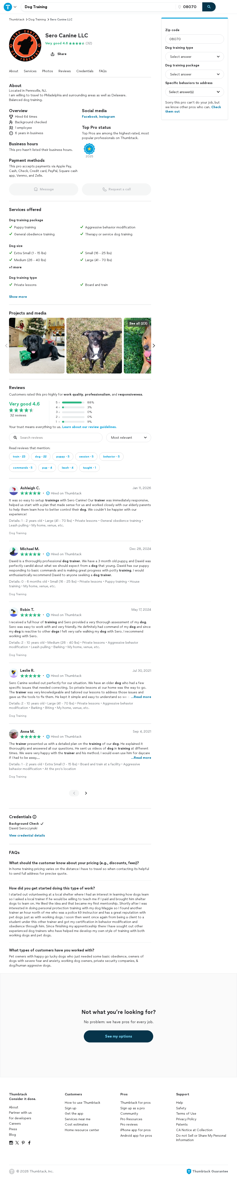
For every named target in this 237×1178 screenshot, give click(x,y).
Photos (47, 71)
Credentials (85, 71)
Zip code (172, 30)
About (13, 71)
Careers (15, 1124)
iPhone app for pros (135, 1130)
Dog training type (179, 48)
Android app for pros (136, 1136)
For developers (20, 1118)
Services (30, 71)
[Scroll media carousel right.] (154, 346)
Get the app (74, 1114)
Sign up (70, 1108)
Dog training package (182, 65)
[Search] (209, 7)
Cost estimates (76, 1124)
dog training (37, 19)
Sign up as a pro (132, 1108)
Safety (181, 1108)
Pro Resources (131, 1119)
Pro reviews (129, 1124)
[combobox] (98, 7)
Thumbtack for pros (135, 1103)
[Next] (86, 793)
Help (179, 1103)
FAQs (103, 71)
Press (13, 1129)
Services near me (77, 1119)
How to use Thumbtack (82, 1103)
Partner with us (20, 1113)
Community (129, 1114)
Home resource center (82, 1130)
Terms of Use (186, 1114)
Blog (12, 1135)
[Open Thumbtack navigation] (10, 7)
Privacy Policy (186, 1119)
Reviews (65, 71)
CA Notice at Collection (194, 1130)
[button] (25, 45)
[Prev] (74, 793)
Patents (182, 1124)
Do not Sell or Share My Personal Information (201, 1138)
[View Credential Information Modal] (34, 817)
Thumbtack (16, 19)
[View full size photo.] (37, 345)
